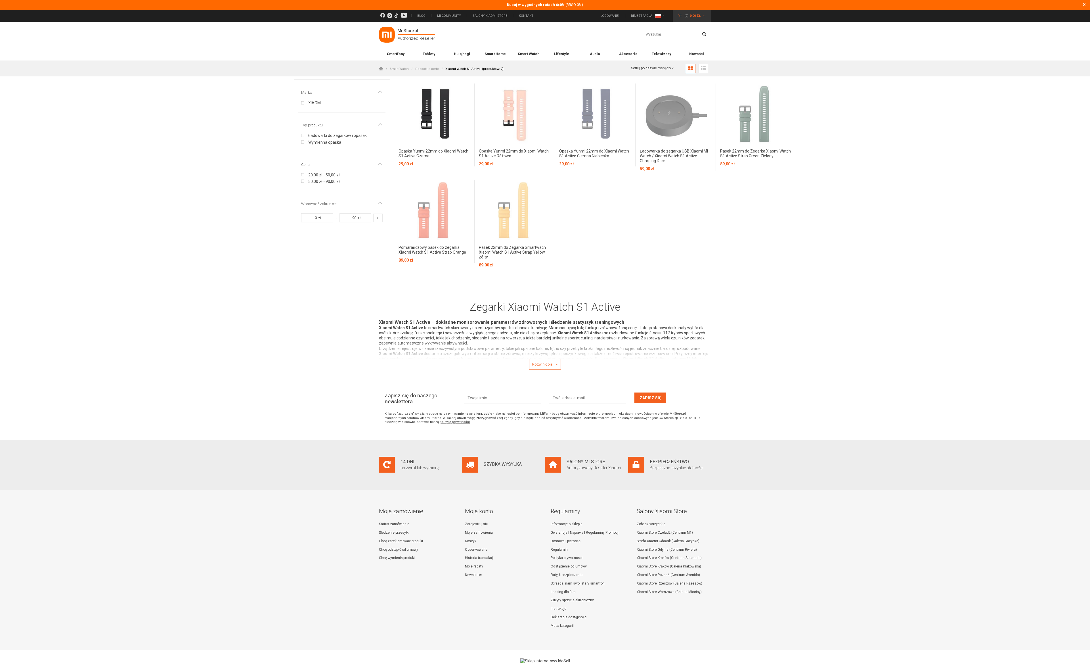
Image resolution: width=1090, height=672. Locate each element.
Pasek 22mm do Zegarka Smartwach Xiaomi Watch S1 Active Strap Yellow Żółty (512, 252)
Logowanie (609, 16)
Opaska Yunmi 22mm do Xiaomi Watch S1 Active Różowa (514, 153)
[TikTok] (396, 15)
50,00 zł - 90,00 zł (324, 181)
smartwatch (439, 327)
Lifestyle (561, 54)
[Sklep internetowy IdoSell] (545, 660)
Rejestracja (641, 16)
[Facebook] (382, 15)
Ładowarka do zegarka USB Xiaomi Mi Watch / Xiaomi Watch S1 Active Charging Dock (674, 156)
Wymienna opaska (324, 142)
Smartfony (395, 54)
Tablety (429, 54)
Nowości (696, 54)
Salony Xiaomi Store (490, 15)
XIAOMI (315, 103)
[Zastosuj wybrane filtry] (378, 218)
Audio (595, 54)
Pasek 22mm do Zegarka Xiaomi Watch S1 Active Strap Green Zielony (755, 153)
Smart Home (495, 54)
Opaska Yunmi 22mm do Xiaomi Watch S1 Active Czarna (433, 153)
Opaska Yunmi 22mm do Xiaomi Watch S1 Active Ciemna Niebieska (594, 153)
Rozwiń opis (542, 364)
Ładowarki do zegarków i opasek (337, 135)
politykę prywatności (455, 422)
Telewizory (661, 54)
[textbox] (677, 34)
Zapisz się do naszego (411, 399)
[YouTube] (403, 15)
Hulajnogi (462, 54)
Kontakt (526, 15)
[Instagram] (389, 15)
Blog (421, 15)
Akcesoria (628, 54)
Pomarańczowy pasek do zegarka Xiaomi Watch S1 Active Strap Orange (432, 249)
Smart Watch (528, 54)
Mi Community (449, 15)
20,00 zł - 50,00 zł (324, 175)
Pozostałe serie (427, 69)
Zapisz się (650, 398)
